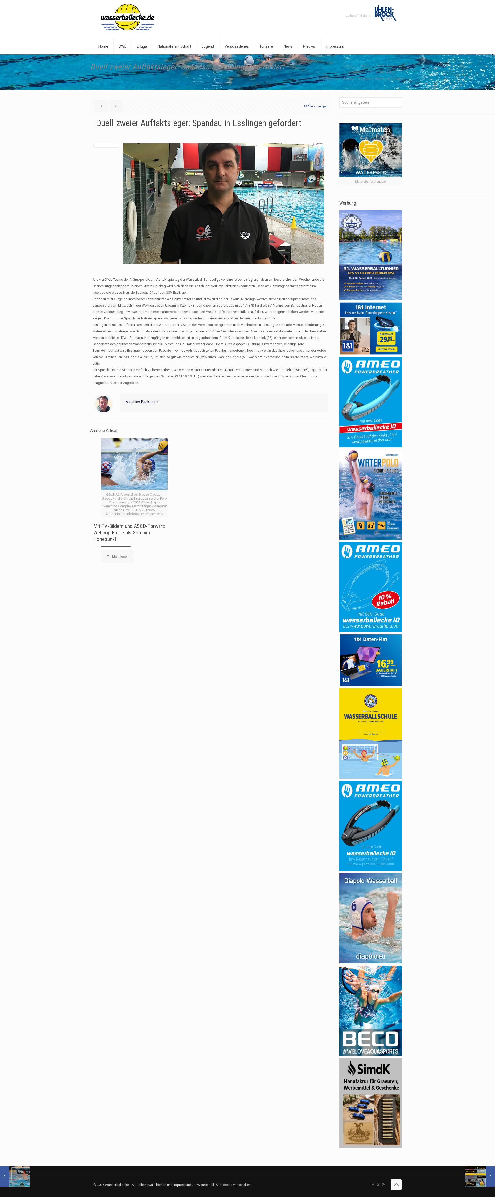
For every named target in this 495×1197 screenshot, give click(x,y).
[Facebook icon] (373, 1184)
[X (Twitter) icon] (378, 1184)
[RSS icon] (384, 1184)
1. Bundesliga (385, 72)
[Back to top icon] (396, 1184)
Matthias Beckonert (142, 402)
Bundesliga (357, 72)
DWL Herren (386, 66)
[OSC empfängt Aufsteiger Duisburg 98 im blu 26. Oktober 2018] (15, 1176)
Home (347, 66)
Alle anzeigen (317, 106)
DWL (364, 66)
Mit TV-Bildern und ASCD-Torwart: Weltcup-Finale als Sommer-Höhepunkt (129, 532)
